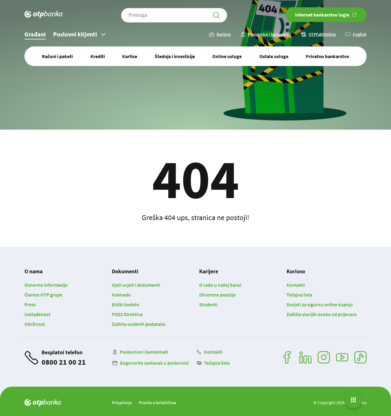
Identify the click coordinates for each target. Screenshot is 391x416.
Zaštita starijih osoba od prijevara (321, 314)
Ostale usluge (273, 56)
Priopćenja (122, 402)
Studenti (208, 304)
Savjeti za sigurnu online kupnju (320, 304)
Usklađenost (37, 314)
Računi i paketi (57, 56)
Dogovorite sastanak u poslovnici (154, 363)
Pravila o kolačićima (157, 402)
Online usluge (227, 56)
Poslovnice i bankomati (269, 34)
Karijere (224, 34)
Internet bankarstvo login (322, 15)
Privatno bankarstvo (327, 56)
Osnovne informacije (46, 285)
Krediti (97, 56)
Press (30, 304)
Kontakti (296, 285)
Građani (35, 34)
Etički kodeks (125, 304)
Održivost (34, 324)
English (360, 34)
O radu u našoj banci (220, 285)
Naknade (121, 295)
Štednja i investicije (175, 56)
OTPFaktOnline (322, 34)
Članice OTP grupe (43, 295)
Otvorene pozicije (217, 295)
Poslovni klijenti (75, 34)
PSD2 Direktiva (127, 314)
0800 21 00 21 (64, 362)
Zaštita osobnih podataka (138, 324)
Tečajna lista (299, 295)
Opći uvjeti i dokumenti (136, 285)
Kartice (129, 56)
